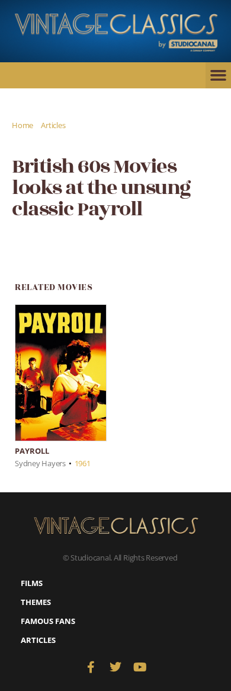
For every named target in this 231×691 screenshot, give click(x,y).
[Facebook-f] (91, 667)
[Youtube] (140, 667)
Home (22, 125)
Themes (36, 602)
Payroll (32, 450)
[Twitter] (115, 667)
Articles (53, 125)
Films (32, 583)
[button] (218, 75)
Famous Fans (48, 621)
